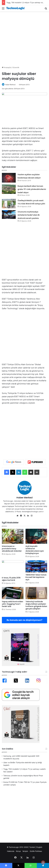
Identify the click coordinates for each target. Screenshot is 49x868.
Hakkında (10, 851)
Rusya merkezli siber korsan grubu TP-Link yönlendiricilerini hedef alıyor (32, 189)
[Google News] (14, 462)
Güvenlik (15, 67)
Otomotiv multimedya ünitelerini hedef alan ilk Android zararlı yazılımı (29, 215)
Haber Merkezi (10, 85)
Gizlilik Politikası (36, 851)
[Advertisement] (24, 38)
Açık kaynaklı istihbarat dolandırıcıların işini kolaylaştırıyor (35, 550)
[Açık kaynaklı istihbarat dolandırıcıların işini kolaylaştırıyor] (36, 536)
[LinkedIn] (18, 472)
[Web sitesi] (17, 515)
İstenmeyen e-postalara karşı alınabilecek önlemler (12, 548)
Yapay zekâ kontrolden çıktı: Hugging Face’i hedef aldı (12, 604)
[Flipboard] (35, 462)
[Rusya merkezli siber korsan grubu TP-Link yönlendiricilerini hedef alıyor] (9, 189)
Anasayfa (7, 67)
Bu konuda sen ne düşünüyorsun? (24, 620)
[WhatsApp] (24, 472)
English (39, 847)
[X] (12, 472)
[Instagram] (31, 515)
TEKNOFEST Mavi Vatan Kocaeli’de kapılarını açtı (36, 577)
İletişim (25, 851)
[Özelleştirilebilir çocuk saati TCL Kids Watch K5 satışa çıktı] (9, 203)
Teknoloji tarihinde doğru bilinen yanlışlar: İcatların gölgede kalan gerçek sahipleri (36, 605)
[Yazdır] (36, 472)
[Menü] (3, 9)
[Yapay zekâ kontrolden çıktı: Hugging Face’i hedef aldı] (12, 593)
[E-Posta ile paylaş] (30, 472)
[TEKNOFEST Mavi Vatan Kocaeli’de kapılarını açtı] (36, 566)
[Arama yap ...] (46, 9)
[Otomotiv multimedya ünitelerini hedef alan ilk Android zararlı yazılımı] (9, 214)
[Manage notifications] (43, 862)
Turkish (32, 847)
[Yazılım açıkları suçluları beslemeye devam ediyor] (9, 178)
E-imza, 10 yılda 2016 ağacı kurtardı (11, 578)
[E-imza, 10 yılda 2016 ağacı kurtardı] (12, 567)
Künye (18, 851)
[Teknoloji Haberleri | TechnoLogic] (16, 8)
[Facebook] (6, 472)
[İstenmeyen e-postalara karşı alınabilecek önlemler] (12, 536)
